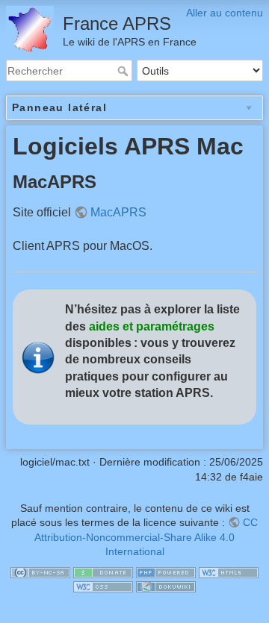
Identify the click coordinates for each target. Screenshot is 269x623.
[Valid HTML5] (229, 571)
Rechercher (124, 71)
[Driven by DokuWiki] (166, 586)
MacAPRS (118, 212)
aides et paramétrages (151, 326)
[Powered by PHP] (166, 571)
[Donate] (103, 571)
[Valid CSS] (103, 586)
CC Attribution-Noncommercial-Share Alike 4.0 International (146, 536)
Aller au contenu (224, 13)
